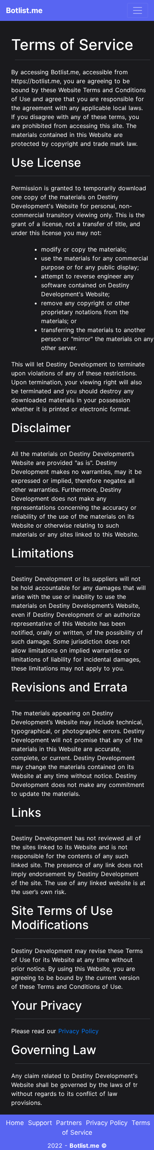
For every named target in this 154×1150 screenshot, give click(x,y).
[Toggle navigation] (137, 10)
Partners (69, 1122)
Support (40, 1122)
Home (15, 1122)
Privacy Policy (78, 1031)
